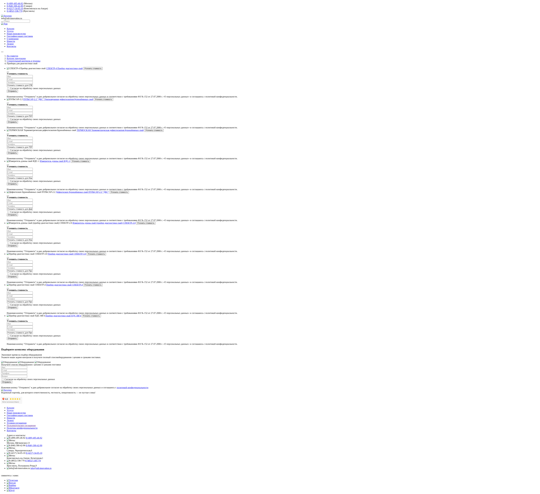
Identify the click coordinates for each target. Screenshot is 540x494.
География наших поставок (20, 36)
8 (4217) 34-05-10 (15, 8)
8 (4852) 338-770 (14, 11)
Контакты (11, 46)
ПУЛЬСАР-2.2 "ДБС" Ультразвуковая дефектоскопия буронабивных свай (58, 99)
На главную (12, 56)
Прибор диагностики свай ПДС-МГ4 (63, 316)
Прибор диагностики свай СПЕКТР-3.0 (67, 254)
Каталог (10, 28)
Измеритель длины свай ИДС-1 (55, 161)
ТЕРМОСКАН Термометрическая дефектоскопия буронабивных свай (110, 130)
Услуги (10, 31)
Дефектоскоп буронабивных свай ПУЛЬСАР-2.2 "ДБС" (82, 192)
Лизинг (10, 44)
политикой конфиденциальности (132, 387)
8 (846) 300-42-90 (15, 6)
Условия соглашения (16, 423)
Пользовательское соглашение (21, 425)
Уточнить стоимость (93, 68)
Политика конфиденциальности (22, 428)
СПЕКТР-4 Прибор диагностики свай (64, 68)
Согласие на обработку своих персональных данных (35, 88)
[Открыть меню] (2, 51)
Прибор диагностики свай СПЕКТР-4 (64, 285)
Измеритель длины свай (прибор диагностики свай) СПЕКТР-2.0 (104, 223)
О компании (13, 39)
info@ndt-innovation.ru (41, 468)
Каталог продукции (16, 58)
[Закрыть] (8, 102)
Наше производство (16, 33)
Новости (11, 41)
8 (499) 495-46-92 (15, 3)
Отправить (12, 91)
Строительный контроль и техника (23, 61)
